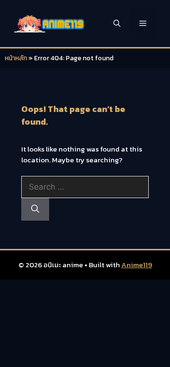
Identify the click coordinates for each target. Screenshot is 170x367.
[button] (117, 23)
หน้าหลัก (16, 58)
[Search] (35, 209)
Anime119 (136, 264)
